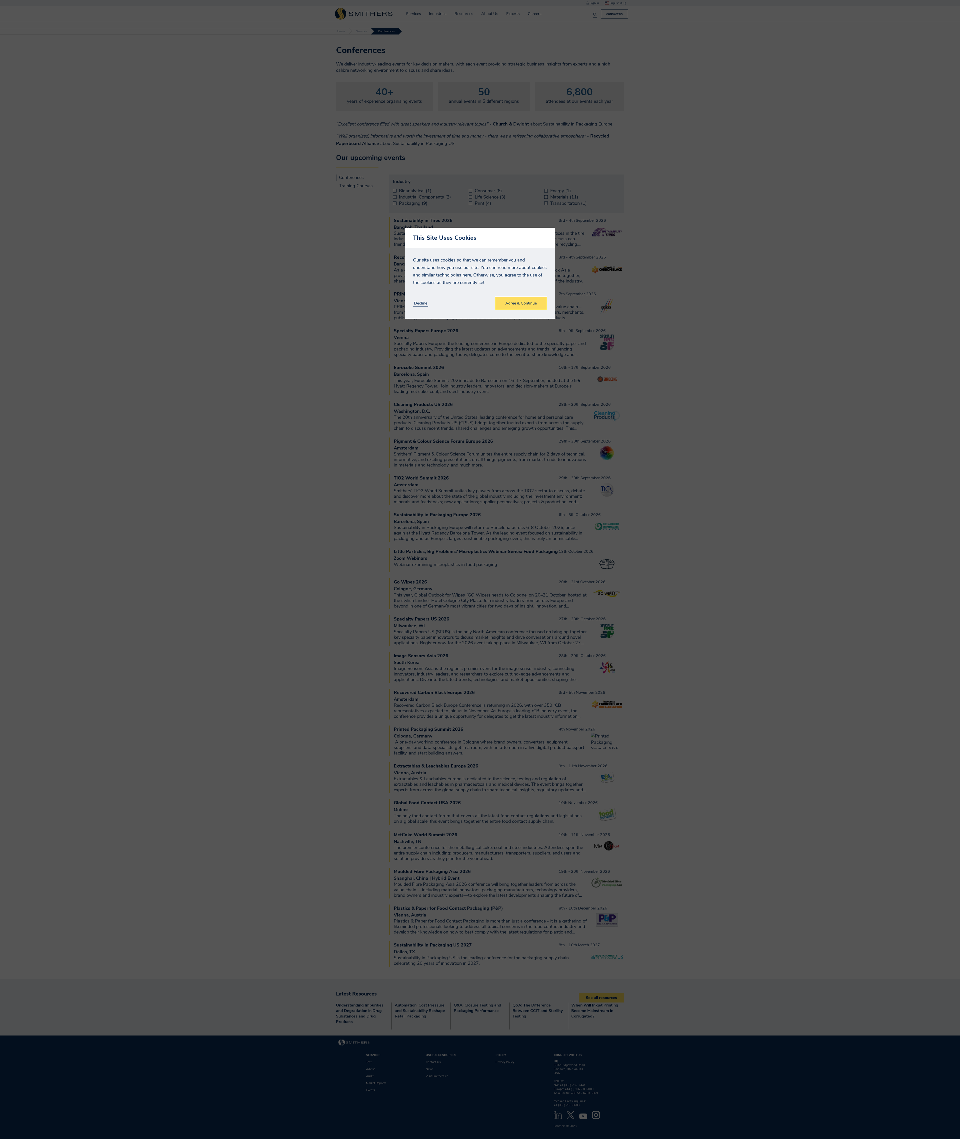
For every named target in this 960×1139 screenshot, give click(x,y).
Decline (420, 303)
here (466, 275)
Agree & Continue (521, 303)
